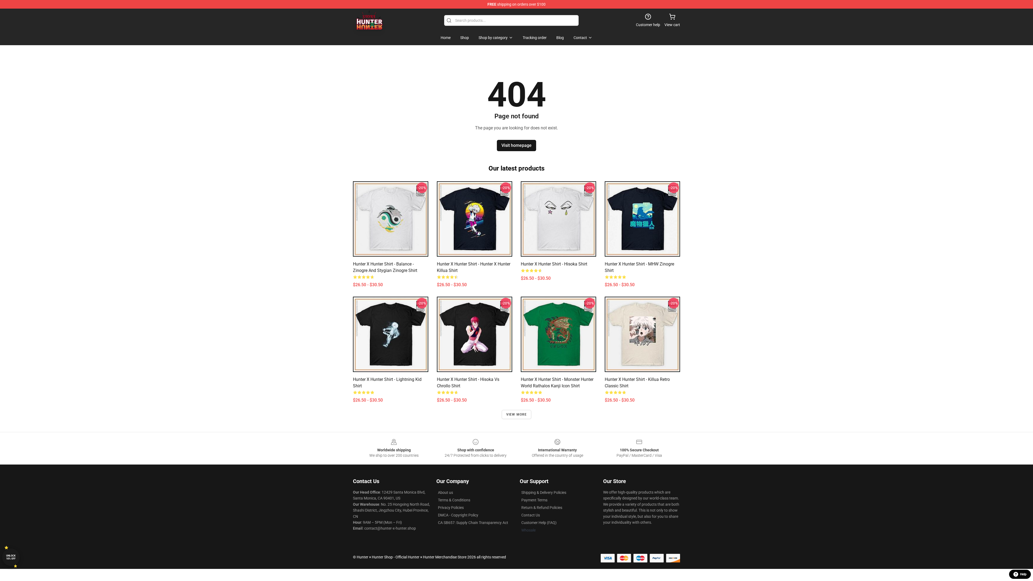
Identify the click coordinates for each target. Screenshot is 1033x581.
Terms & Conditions (454, 500)
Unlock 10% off (11, 557)
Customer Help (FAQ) (539, 522)
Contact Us (530, 515)
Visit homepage (516, 145)
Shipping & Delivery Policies (543, 492)
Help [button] (1023, 574)
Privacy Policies (451, 507)
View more (516, 414)
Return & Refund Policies (541, 507)
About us (445, 492)
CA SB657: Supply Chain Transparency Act (473, 522)
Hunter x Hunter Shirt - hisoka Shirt (554, 264)
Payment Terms (534, 500)
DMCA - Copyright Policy (458, 515)
